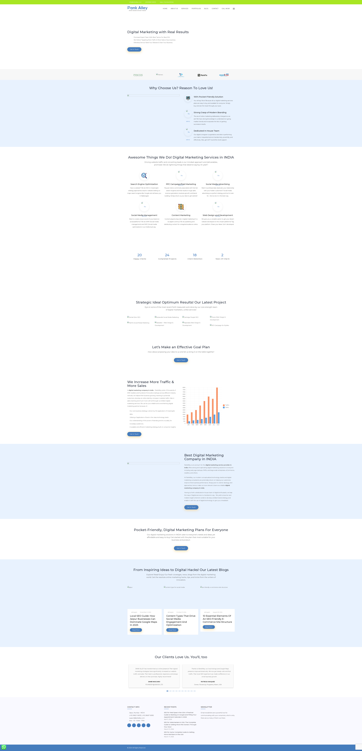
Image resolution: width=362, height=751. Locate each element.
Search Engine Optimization (144, 184)
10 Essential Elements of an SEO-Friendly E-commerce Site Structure (181, 619)
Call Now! (226, 8)
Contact (215, 8)
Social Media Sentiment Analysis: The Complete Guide (216, 619)
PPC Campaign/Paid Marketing (181, 184)
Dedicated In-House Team (206, 131)
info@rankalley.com (135, 2)
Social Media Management (144, 215)
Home (165, 8)
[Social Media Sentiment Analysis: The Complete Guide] (217, 608)
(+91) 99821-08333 (150, 2)
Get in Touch (134, 49)
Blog (206, 8)
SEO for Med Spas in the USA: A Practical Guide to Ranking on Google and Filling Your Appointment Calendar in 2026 (180, 715)
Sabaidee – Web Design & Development (167, 326)
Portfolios (196, 8)
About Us (174, 8)
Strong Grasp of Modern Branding (210, 112)
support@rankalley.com (137, 718)
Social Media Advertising (218, 184)
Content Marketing (181, 215)
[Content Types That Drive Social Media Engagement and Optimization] (144, 608)
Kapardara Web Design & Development (194, 326)
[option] (181, 75)
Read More (136, 630)
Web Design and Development (218, 215)
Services (184, 8)
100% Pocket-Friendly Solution (208, 97)
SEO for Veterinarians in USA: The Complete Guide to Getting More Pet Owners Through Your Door (180, 724)
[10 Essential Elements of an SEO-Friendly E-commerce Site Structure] (181, 608)
